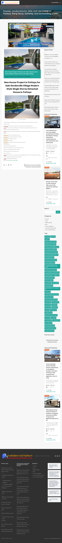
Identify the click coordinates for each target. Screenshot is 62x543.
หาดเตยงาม (53, 310)
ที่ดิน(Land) (4, 487)
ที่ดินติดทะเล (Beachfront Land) (7, 492)
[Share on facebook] (4, 165)
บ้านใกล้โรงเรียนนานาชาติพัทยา (52, 275)
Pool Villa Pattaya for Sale (50, 228)
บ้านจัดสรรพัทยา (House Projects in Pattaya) (6, 503)
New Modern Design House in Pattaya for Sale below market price (32, 166)
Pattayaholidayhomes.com (55, 538)
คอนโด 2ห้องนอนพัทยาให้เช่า (51, 254)
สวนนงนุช (47, 291)
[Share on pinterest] (10, 165)
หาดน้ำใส (54, 304)
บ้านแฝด (3, 520)
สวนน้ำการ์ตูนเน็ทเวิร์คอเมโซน (51, 294)
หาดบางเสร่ (48, 307)
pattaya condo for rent (50, 241)
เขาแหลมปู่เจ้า (56, 320)
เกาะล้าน (53, 317)
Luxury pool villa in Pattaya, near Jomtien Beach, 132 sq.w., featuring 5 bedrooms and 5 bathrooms (52, 63)
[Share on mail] (8, 165)
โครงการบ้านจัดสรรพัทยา (19, 76)
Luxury (46, 220)
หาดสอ (47, 310)
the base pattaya (49, 247)
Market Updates (48, 222)
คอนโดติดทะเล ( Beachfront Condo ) (7, 476)
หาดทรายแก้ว (55, 302)
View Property (52, 125)
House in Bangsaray (49, 226)
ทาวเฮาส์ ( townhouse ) (7, 486)
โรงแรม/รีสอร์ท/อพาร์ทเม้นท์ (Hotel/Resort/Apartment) (7, 530)
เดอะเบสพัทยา (48, 323)
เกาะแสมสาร (48, 320)
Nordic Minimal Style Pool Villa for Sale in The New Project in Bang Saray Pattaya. (51, 109)
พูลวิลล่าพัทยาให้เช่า (49, 277)
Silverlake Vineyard (49, 330)
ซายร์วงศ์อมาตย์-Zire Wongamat (6, 481)
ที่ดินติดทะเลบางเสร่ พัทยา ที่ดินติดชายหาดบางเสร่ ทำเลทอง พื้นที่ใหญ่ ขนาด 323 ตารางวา (51, 56)
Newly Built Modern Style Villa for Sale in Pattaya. (52, 95)
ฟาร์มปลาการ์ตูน (49, 280)
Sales (46, 224)
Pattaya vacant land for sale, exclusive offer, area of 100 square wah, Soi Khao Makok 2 (52, 185)
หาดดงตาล (48, 302)
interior (47, 239)
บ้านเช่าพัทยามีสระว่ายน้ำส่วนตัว (52, 272)
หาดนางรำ (47, 304)
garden (53, 236)
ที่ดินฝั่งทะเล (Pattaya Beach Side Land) (7, 497)
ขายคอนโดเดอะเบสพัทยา (50, 249)
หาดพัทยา (54, 307)
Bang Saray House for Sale (51, 252)
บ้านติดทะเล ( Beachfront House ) (6, 508)
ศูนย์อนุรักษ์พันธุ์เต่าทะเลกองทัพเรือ (52, 289)
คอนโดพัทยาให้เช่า (49, 257)
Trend (56, 247)
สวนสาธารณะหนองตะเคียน (51, 299)
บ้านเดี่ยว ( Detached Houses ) (7, 513)
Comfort (47, 219)
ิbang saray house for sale (51, 315)
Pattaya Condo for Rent (50, 260)
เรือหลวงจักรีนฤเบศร (49, 325)
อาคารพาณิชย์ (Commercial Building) (6, 525)
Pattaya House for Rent (50, 270)
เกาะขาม (47, 317)
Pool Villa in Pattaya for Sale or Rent (8, 517)
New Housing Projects (36, 167)
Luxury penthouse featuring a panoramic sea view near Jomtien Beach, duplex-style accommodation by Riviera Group (52, 72)
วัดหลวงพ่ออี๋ (55, 282)
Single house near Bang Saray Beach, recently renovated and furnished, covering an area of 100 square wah (52, 80)
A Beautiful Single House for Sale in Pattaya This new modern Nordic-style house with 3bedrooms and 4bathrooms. (51, 88)
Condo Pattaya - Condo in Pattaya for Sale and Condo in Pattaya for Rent (7, 469)
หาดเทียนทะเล (48, 312)
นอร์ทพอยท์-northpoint (8, 484)
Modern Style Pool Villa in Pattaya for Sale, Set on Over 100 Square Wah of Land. (52, 101)
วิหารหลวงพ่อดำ (49, 285)
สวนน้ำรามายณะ (49, 297)
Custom (47, 236)
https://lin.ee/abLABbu (13, 160)
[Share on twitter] (6, 165)
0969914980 (55, 2)
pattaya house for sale (30, 164)
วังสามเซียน (48, 282)
